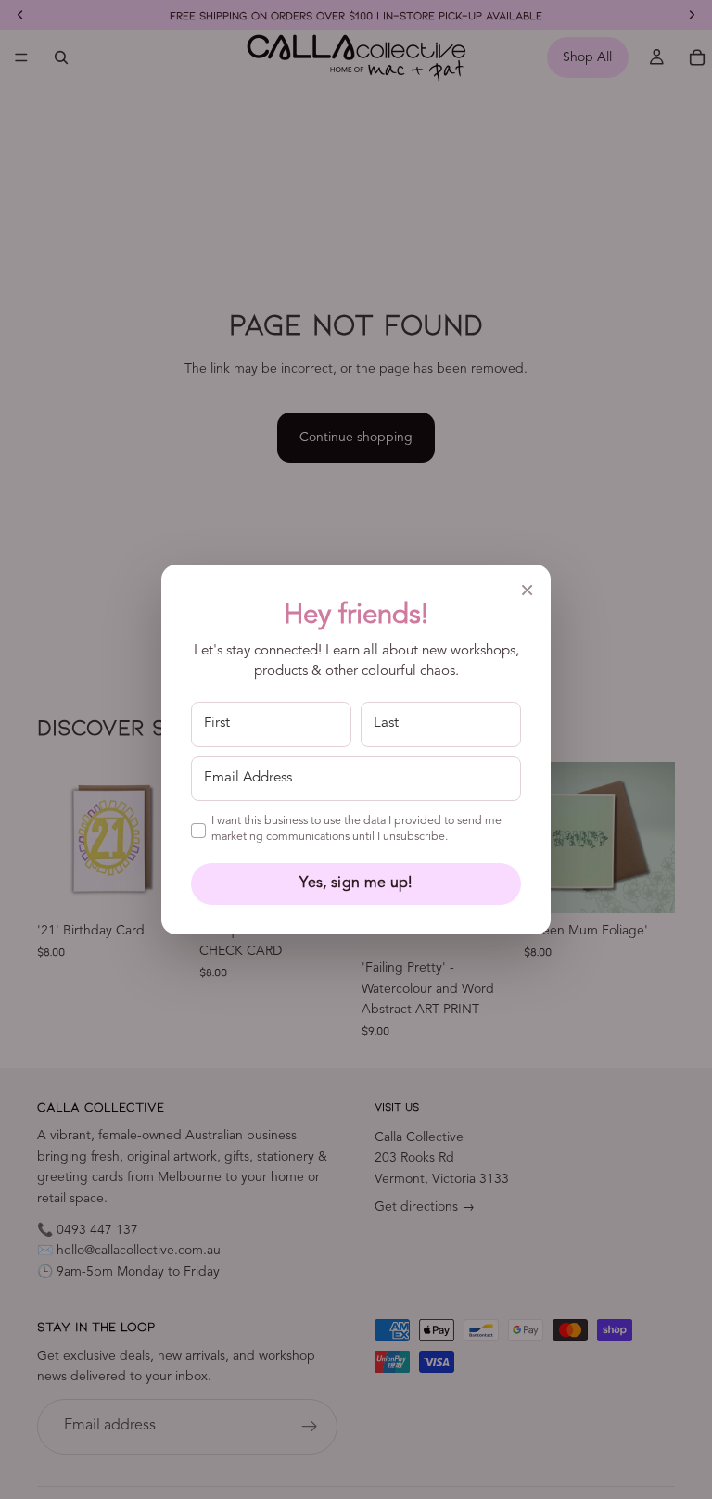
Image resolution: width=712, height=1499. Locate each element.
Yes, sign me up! (355, 883)
